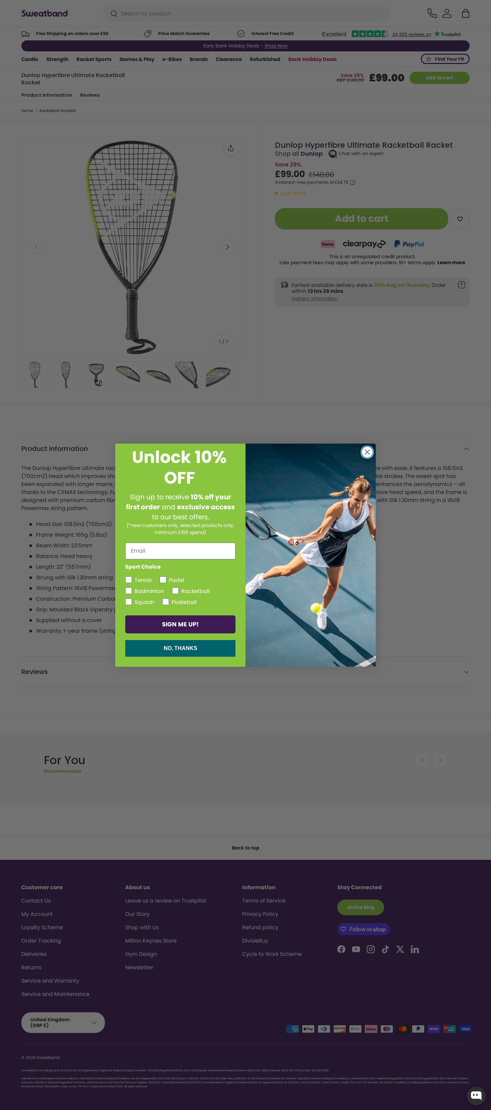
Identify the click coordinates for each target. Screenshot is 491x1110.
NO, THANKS (180, 648)
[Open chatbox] (476, 1096)
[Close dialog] (367, 452)
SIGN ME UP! (180, 624)
